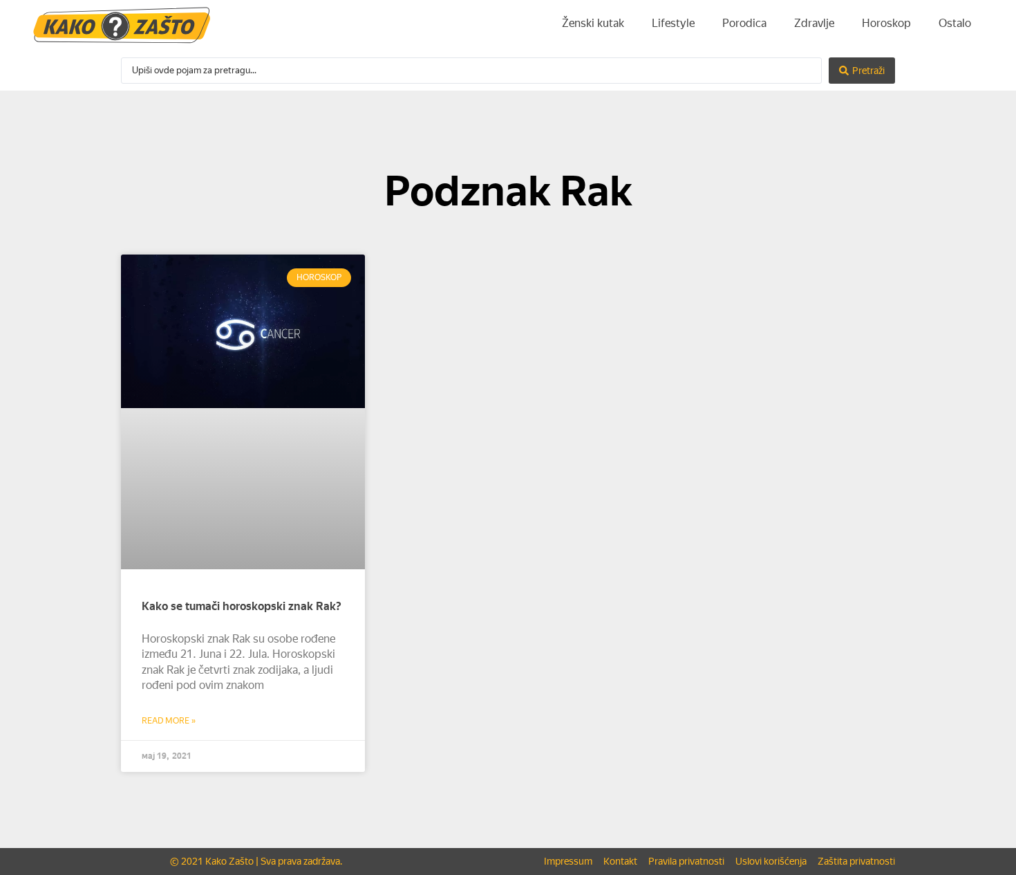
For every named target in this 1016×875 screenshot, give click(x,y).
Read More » (169, 721)
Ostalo (955, 23)
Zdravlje (814, 23)
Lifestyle (673, 23)
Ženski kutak (593, 23)
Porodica (744, 23)
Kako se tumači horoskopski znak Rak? (241, 606)
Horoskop (886, 23)
